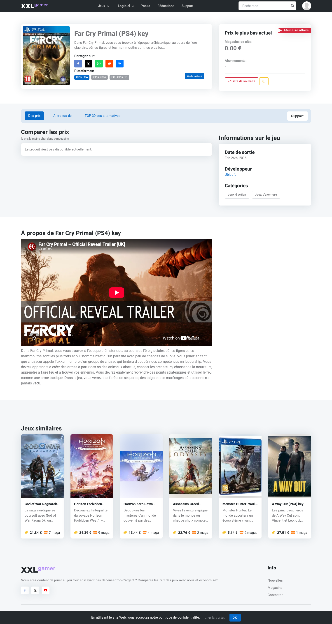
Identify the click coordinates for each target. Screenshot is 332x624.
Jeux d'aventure (266, 194)
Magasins (275, 588)
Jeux (101, 6)
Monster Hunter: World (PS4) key (239, 504)
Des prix (34, 116)
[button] (306, 5)
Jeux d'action (237, 194)
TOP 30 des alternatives (102, 116)
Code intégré (194, 76)
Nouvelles (275, 580)
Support (187, 6)
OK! (235, 617)
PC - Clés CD (119, 77)
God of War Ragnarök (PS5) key (41, 504)
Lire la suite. (215, 618)
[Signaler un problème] (264, 81)
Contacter (275, 595)
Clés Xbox (99, 77)
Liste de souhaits (243, 81)
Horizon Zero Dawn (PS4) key (138, 504)
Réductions (165, 6)
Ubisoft (230, 175)
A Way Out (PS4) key (288, 504)
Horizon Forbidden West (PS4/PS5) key (89, 504)
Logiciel (124, 6)
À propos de (62, 116)
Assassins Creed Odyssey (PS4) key (187, 504)
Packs (145, 6)
